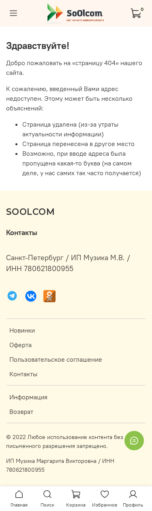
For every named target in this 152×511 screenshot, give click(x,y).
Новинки (22, 330)
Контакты (23, 374)
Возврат (21, 411)
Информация (28, 397)
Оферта (20, 345)
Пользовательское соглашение (55, 359)
